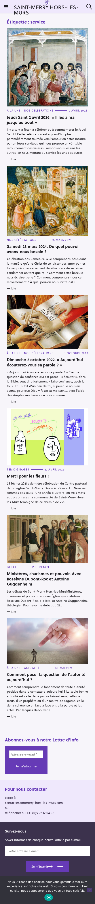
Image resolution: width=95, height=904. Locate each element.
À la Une (14, 110)
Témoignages (18, 469)
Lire (13, 159)
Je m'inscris (39, 867)
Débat (11, 567)
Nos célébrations (38, 110)
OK (49, 897)
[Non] (89, 890)
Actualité (32, 668)
